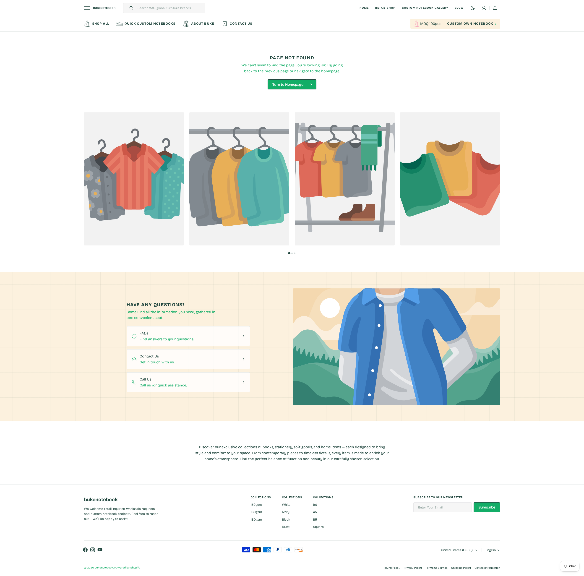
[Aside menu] (88, 8)
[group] (134, 178)
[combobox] (170, 8)
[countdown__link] (455, 24)
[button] (495, 8)
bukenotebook (104, 567)
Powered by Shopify (127, 567)
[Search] (129, 8)
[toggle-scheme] (473, 8)
